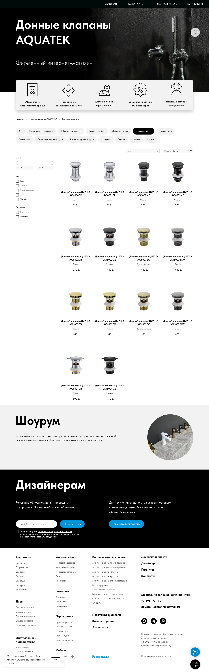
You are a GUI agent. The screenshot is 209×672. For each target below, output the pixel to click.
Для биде (20, 580)
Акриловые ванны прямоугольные (108, 562)
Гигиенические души (25, 625)
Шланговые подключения (41, 131)
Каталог (134, 4)
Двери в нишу (62, 631)
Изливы (136, 139)
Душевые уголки (64, 622)
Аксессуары (100, 627)
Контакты (195, 4)
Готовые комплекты (25, 651)
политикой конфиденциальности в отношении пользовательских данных (46, 532)
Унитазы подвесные (65, 562)
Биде (58, 576)
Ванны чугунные (100, 585)
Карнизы (96, 602)
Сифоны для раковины (70, 131)
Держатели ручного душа (82, 139)
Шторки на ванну (64, 626)
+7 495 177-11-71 (152, 601)
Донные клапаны (143, 131)
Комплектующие (103, 621)
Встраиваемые (63, 596)
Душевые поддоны (65, 639)
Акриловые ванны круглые (105, 576)
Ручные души (24, 139)
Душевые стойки (24, 611)
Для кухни (20, 585)
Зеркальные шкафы (65, 656)
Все (20, 131)
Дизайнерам (150, 563)
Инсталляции (22, 647)
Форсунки (105, 139)
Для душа (20, 576)
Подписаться (72, 524)
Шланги (150, 139)
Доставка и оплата (154, 557)
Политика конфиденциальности (156, 656)
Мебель (61, 650)
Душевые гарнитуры (25, 616)
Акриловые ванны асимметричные (108, 567)
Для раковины (22, 562)
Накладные (61, 601)
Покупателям (164, 4)
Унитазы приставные (66, 571)
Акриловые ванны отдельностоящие (109, 580)
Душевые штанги (120, 131)
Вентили (121, 139)
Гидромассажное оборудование (108, 594)
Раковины (62, 591)
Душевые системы (25, 607)
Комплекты (21, 589)
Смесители (23, 557)
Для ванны (21, 571)
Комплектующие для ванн (104, 589)
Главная (110, 4)
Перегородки (62, 635)
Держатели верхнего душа (50, 139)
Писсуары (61, 580)
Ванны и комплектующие (109, 557)
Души (20, 601)
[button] (126, 524)
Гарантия (147, 569)
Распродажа (100, 656)
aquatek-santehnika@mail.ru (160, 606)
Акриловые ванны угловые (105, 571)
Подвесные (61, 605)
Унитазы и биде (66, 557)
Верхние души (165, 131)
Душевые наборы (24, 620)
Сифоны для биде (97, 131)
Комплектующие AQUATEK (43, 118)
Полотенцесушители (106, 614)
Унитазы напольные (65, 567)
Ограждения (64, 616)
